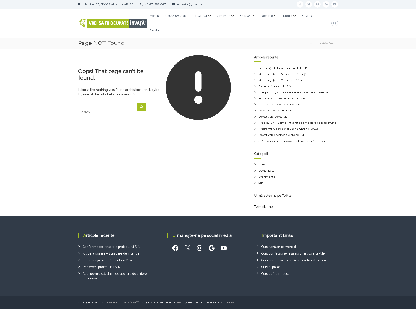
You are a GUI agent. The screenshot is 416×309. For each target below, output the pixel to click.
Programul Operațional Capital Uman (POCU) (288, 128)
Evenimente (266, 176)
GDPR (307, 16)
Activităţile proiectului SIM (275, 110)
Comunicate (266, 170)
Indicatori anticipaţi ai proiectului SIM (282, 98)
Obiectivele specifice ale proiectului (281, 134)
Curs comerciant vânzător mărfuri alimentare (295, 260)
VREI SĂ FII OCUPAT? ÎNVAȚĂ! (121, 302)
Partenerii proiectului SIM (274, 86)
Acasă (154, 16)
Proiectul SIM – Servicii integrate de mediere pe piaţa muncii (297, 122)
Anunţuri (223, 16)
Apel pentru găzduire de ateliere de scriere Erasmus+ (293, 92)
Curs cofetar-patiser (276, 274)
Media (287, 16)
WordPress (227, 302)
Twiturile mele (264, 207)
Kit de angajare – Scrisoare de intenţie (282, 74)
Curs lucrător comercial (278, 247)
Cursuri (245, 16)
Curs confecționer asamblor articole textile (293, 253)
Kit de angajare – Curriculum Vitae (280, 80)
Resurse (267, 16)
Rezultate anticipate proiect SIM (279, 104)
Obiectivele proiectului (273, 116)
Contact (156, 30)
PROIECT (200, 16)
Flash (180, 302)
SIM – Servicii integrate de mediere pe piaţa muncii (291, 140)
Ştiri (260, 182)
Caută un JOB (175, 16)
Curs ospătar (270, 267)
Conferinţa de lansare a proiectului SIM (283, 68)
